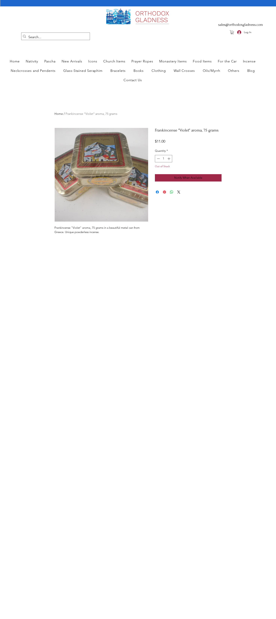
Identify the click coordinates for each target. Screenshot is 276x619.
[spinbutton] (164, 158)
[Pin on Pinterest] (164, 192)
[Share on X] (178, 192)
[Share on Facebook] (157, 192)
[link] (232, 32)
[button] (93, 61)
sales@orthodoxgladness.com (240, 25)
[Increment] (169, 158)
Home (58, 113)
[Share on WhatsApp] (171, 192)
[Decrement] (158, 158)
